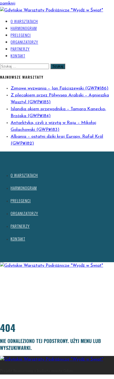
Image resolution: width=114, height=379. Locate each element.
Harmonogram (24, 28)
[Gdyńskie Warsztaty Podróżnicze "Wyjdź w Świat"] (51, 10)
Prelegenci (21, 35)
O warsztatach (24, 21)
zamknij (7, 3)
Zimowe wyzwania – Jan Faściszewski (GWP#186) (59, 88)
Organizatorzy (24, 42)
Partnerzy (20, 49)
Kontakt (18, 56)
